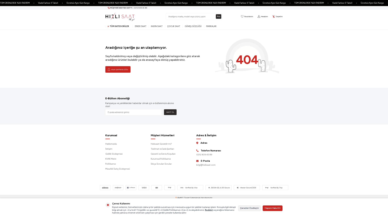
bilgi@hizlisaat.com (206, 165)
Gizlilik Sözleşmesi (114, 154)
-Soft (178, 198)
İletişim (108, 149)
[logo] (120, 16)
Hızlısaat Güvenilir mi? (161, 144)
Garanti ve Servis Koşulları (163, 154)
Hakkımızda (111, 144)
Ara (218, 16)
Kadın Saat (157, 26)
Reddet (209, 210)
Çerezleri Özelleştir (249, 208)
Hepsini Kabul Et (273, 208)
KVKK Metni (110, 159)
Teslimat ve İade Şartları (162, 149)
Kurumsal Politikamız (161, 159)
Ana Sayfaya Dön (119, 70)
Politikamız (110, 164)
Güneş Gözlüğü (193, 26)
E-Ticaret (186, 198)
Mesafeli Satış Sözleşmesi (117, 169)
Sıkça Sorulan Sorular (161, 164)
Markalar (211, 26)
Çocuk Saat (173, 26)
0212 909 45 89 (204, 154)
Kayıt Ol (170, 112)
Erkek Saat (140, 26)
